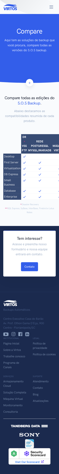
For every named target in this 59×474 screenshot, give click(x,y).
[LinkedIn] (27, 334)
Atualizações (41, 400)
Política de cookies (44, 354)
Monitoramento (13, 405)
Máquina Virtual (13, 398)
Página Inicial (11, 343)
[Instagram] (13, 334)
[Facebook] (20, 334)
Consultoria (10, 411)
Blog (36, 394)
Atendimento (41, 381)
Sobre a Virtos (12, 350)
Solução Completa (14, 392)
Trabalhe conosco (14, 356)
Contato (29, 266)
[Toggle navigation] (51, 7)
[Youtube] (6, 334)
